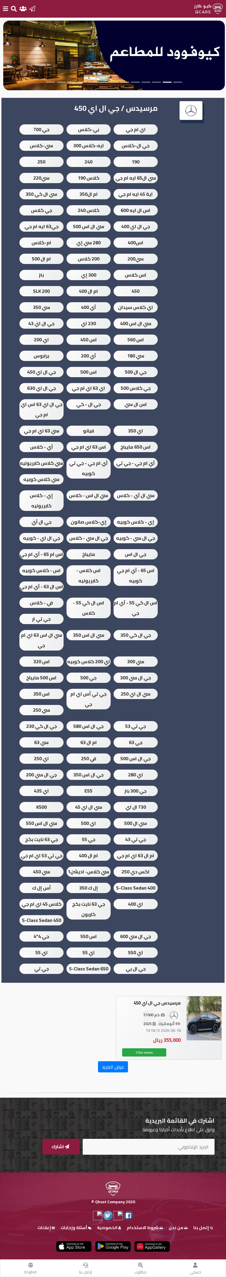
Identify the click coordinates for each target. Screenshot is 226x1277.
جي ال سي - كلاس (88, 538)
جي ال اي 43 (41, 323)
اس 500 (88, 371)
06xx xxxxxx (144, 1052)
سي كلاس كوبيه (41, 479)
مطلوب (140, 1272)
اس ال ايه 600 (135, 210)
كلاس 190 (88, 177)
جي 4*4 (41, 936)
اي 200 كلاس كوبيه (88, 661)
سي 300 (135, 661)
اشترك (58, 1146)
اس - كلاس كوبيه (41, 570)
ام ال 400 (88, 291)
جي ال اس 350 (88, 774)
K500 (41, 807)
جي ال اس (135, 554)
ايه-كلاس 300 (88, 145)
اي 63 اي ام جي (88, 388)
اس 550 (88, 936)
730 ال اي (135, 807)
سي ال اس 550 (41, 823)
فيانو (88, 430)
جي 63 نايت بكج (41, 839)
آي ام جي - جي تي (135, 463)
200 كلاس (88, 258)
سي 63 (41, 742)
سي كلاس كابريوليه (41, 463)
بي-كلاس (88, 129)
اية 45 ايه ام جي (135, 194)
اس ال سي (135, 404)
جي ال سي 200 (41, 774)
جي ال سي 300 (135, 677)
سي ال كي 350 (41, 194)
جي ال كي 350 (135, 635)
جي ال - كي (88, 404)
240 (88, 161)
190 (135, 161)
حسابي (195, 1272)
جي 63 (135, 742)
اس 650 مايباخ (135, 446)
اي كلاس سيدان (135, 307)
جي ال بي (136, 968)
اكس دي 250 (135, 871)
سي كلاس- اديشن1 (88, 871)
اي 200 (41, 339)
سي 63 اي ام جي (41, 430)
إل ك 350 (88, 887)
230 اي (88, 323)
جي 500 (88, 677)
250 (41, 161)
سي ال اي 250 (135, 693)
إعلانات (44, 1227)
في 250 (88, 758)
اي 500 (88, 823)
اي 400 (135, 904)
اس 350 (41, 693)
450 (135, 291)
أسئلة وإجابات (74, 1227)
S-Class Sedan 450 (41, 920)
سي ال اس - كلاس (88, 495)
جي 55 (88, 839)
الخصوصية (107, 1227)
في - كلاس (41, 602)
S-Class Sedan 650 (88, 968)
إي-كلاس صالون (89, 521)
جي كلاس (41, 210)
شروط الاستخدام (143, 1227)
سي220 (41, 177)
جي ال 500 (136, 371)
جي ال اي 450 (41, 371)
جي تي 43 (135, 839)
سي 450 (41, 871)
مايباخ (88, 554)
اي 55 (88, 952)
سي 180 (135, 355)
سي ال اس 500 (88, 226)
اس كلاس (135, 274)
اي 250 (41, 758)
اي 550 (135, 952)
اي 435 (41, 790)
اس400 (135, 242)
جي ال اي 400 (135, 226)
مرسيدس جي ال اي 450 (157, 1003)
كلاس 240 (88, 210)
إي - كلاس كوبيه (135, 521)
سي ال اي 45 (88, 807)
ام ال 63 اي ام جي (135, 855)
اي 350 (135, 430)
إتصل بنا (85, 1272)
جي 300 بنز (135, 790)
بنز (41, 274)
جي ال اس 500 (135, 758)
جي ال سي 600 (135, 936)
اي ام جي (136, 129)
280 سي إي (88, 242)
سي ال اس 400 (135, 323)
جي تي (41, 968)
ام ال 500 (41, 258)
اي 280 (135, 774)
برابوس (41, 355)
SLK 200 (41, 291)
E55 (88, 790)
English (30, 1272)
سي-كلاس (41, 145)
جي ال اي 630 (41, 388)
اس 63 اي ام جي (88, 446)
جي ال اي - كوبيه (41, 538)
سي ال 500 (135, 823)
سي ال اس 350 (88, 635)
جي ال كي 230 (41, 726)
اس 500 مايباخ (41, 677)
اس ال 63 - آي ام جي (41, 586)
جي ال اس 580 (88, 726)
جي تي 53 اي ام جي (41, 855)
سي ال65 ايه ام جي (135, 177)
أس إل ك (41, 887)
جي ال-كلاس (135, 145)
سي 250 (41, 710)
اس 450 (88, 339)
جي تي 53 (135, 726)
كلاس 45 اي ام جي (41, 904)
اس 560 (135, 339)
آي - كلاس (41, 446)
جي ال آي (41, 521)
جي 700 (41, 129)
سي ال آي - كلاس (135, 495)
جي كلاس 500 (136, 388)
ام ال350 (88, 194)
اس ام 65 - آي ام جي (41, 554)
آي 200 (88, 355)
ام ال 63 (88, 742)
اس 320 (41, 661)
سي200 (135, 258)
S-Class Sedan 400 (135, 887)
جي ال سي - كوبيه (135, 538)
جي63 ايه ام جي (41, 226)
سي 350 (41, 307)
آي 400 (88, 307)
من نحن (176, 1227)
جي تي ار (41, 618)
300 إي (88, 274)
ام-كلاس (41, 242)
